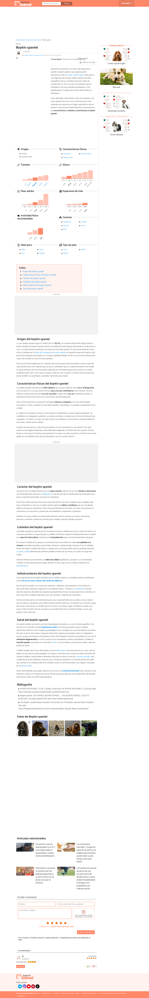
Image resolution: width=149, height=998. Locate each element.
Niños (23, 249)
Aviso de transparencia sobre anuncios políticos (112, 993)
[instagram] (24, 986)
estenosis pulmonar (71, 670)
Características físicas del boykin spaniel (39, 275)
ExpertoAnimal (20, 40)
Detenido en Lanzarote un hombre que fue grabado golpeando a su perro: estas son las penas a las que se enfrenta (45, 875)
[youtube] (29, 986)
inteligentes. (46, 494)
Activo (83, 225)
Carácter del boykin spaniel (34, 278)
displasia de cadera (50, 627)
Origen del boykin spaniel (33, 271)
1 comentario (26, 51)
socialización (80, 588)
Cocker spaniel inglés (116, 63)
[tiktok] (37, 986)
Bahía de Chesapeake (43, 352)
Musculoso (67, 153)
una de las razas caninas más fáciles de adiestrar (41, 580)
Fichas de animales (31, 40)
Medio (83, 249)
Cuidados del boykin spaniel (34, 282)
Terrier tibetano (116, 134)
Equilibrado (67, 221)
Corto (65, 249)
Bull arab (116, 87)
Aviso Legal (56, 993)
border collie (26, 665)
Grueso (65, 253)
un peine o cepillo (23, 551)
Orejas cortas (68, 157)
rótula (54, 642)
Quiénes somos (46, 993)
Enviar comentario (85, 932)
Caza (23, 253)
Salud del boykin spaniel (33, 288)
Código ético (21, 996)
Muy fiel (66, 225)
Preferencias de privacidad (89, 993)
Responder (20, 966)
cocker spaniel (59, 352)
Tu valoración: (43, 926)
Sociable (84, 221)
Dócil (65, 229)
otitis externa (61, 650)
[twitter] (20, 986)
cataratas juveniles (83, 656)
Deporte (42, 253)
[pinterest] (33, 986)
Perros (39, 40)
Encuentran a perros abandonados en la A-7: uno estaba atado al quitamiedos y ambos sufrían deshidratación (45, 850)
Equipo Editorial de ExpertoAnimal (33, 55)
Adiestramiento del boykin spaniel (37, 285)
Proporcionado (86, 153)
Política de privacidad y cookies (70, 993)
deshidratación (22, 565)
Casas (41, 249)
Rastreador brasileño (116, 111)
